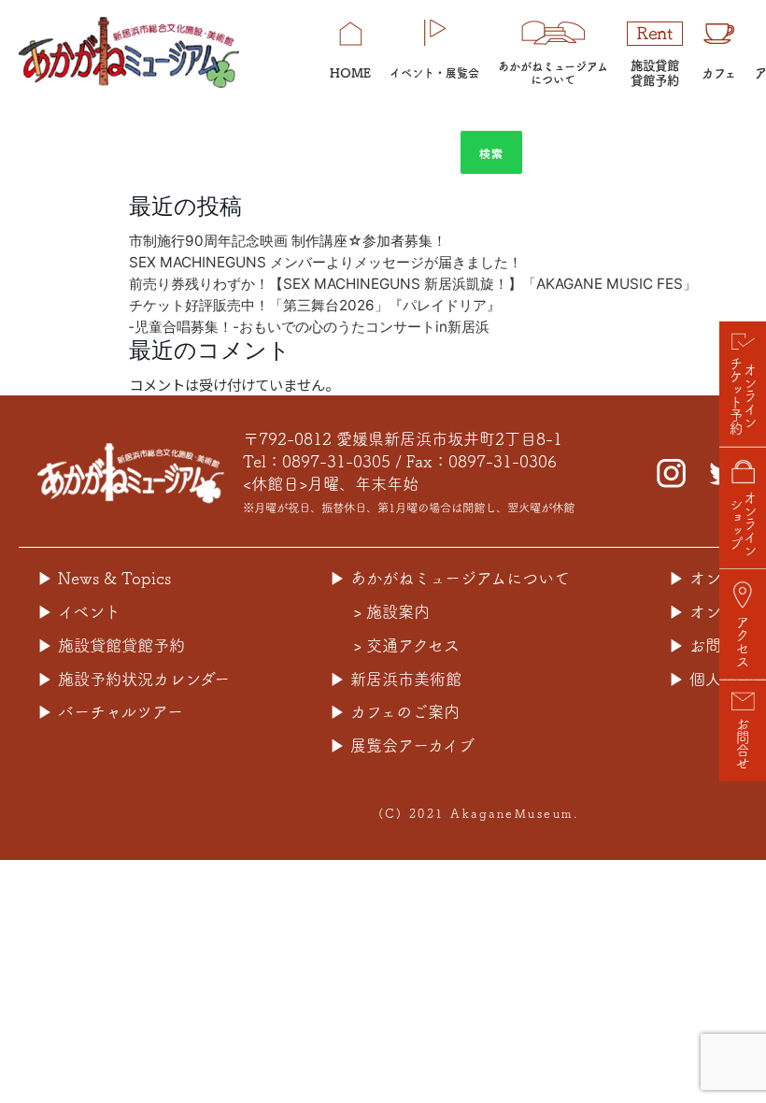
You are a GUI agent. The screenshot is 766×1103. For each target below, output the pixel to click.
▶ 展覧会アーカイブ (402, 745)
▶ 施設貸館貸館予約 (111, 645)
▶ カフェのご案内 (395, 712)
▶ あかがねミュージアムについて (450, 578)
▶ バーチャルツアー (110, 712)
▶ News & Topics (104, 578)
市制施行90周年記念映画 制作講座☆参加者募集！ (288, 241)
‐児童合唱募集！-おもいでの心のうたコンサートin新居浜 (309, 327)
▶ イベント (79, 612)
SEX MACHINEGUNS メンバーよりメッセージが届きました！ (325, 262)
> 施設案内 (391, 612)
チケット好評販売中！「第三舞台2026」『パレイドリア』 (322, 305)
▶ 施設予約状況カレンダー (133, 679)
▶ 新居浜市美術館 (395, 679)
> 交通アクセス (406, 645)
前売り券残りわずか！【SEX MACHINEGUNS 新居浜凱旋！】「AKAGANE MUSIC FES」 (413, 284)
